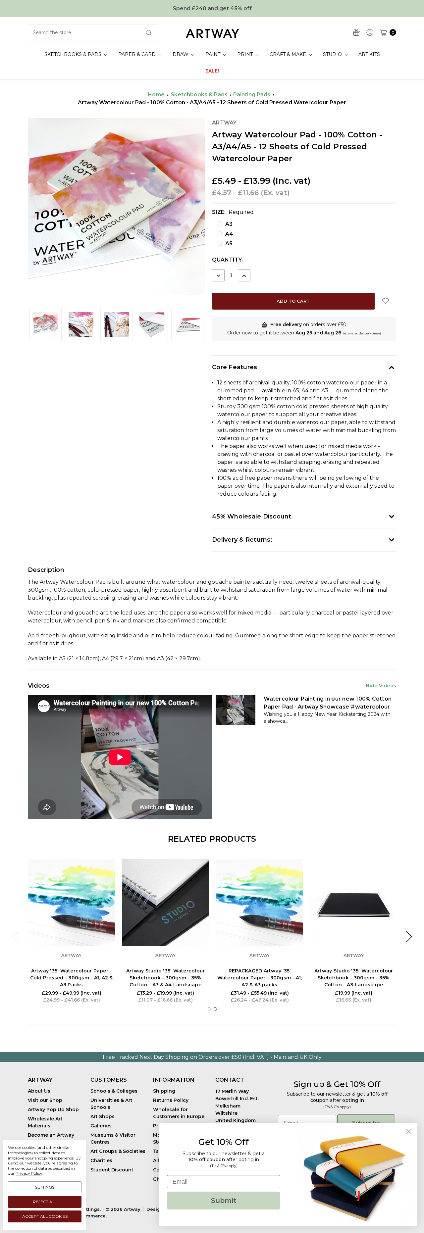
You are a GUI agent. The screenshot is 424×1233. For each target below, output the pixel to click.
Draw (181, 54)
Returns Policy (170, 1100)
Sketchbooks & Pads (73, 54)
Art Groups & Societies (117, 1151)
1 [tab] (209, 1009)
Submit (224, 1201)
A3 (229, 224)
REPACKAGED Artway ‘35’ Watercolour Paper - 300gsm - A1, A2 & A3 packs (259, 978)
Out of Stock (259, 925)
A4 (229, 234)
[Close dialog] (409, 1131)
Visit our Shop (45, 1100)
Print (245, 54)
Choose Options (71, 925)
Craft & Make (288, 54)
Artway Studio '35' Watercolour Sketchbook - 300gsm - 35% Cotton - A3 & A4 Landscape (165, 978)
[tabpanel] (72, 933)
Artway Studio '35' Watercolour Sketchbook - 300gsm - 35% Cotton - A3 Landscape (353, 978)
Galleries (101, 1126)
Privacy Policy (29, 1173)
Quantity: (227, 260)
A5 (229, 243)
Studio (333, 54)
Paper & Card (137, 54)
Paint (213, 54)
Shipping (164, 1091)
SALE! (212, 71)
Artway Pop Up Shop (53, 1109)
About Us (39, 1091)
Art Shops (102, 1116)
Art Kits (369, 54)
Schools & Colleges (113, 1091)
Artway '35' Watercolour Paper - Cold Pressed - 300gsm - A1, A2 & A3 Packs (71, 978)
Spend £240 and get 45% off (212, 8)
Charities (101, 1160)
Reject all (45, 1201)
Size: (233, 212)
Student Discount (111, 1170)
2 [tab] (215, 1009)
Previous (15, 936)
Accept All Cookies (45, 1216)
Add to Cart (353, 925)
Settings (44, 1187)
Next (408, 936)
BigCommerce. (89, 1215)
